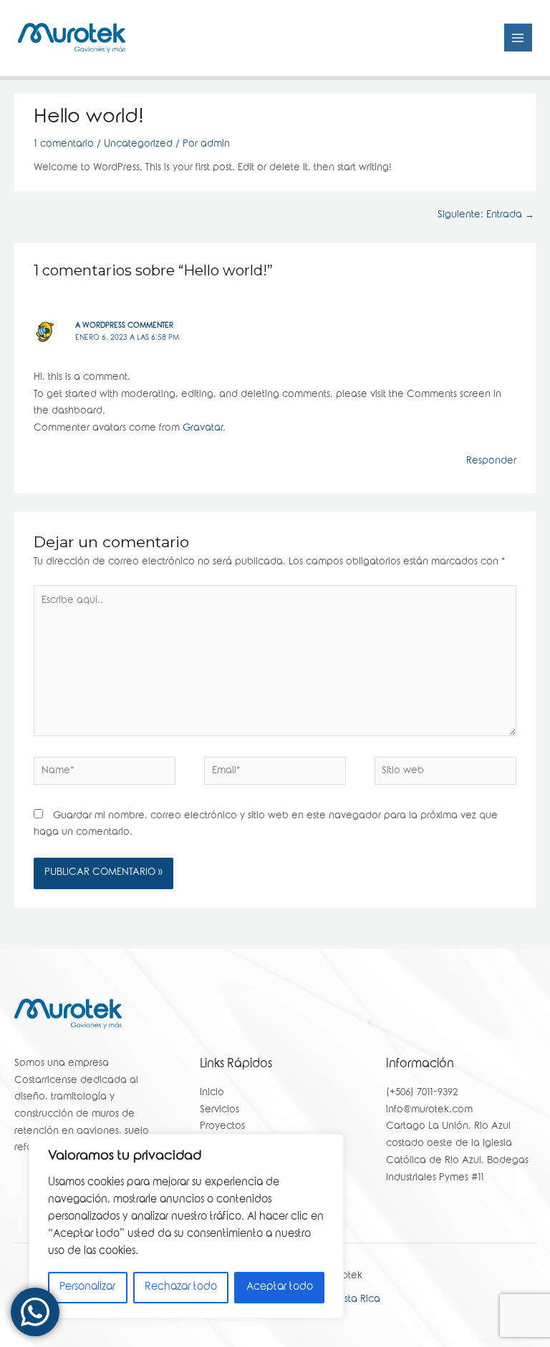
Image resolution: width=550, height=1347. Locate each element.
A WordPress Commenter (124, 325)
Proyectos (222, 1126)
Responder (491, 461)
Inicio (212, 1093)
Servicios (219, 1110)
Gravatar (203, 428)
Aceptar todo (279, 1287)
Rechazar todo (181, 1287)
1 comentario (64, 144)
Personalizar (87, 1287)
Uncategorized (138, 144)
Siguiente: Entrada (486, 215)
